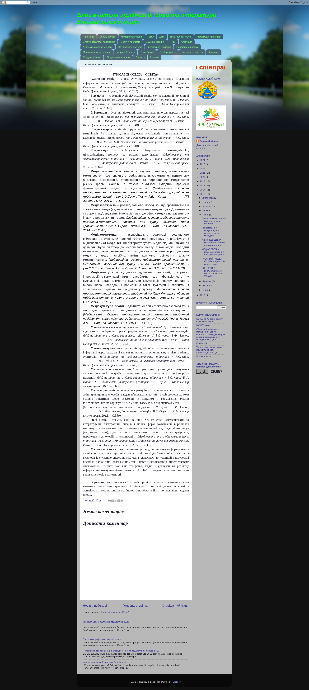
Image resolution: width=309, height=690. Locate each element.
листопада (208, 198)
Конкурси (214, 52)
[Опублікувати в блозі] (112, 500)
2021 (203, 173)
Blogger (176, 682)
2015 (203, 295)
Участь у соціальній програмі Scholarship (104, 662)
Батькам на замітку (192, 52)
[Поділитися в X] (115, 500)
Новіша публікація (95, 605)
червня (206, 210)
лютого (206, 285)
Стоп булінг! (147, 52)
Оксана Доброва (209, 141)
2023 (203, 164)
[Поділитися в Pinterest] (121, 500)
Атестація (186, 41)
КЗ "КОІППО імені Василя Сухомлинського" (209, 320)
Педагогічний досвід (187, 47)
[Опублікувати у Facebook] (118, 500)
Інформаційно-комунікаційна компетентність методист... (211, 232)
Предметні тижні (92, 57)
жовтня (206, 202)
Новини (154, 57)
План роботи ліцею (180, 36)
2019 (203, 181)
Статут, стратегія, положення (99, 41)
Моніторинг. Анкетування (96, 52)
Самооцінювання (155, 41)
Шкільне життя (203, 356)
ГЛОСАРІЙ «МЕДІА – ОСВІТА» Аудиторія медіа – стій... (213, 261)
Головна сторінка (135, 605)
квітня (205, 215)
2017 (203, 190)
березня (207, 281)
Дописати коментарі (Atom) (114, 612)
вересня (207, 206)
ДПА (161, 36)
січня (205, 290)
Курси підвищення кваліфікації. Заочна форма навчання (213, 242)
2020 (203, 177)
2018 (203, 185)
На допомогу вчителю (130, 47)
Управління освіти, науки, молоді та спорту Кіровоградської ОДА (209, 350)
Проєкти (140, 57)
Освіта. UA (201, 343)
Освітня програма (130, 41)
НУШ (172, 41)
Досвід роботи (107, 36)
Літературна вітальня (118, 57)
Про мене (89, 36)
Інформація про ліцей (208, 36)
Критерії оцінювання (132, 36)
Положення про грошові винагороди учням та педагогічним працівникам (121, 651)
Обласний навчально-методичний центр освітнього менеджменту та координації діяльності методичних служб (210, 334)
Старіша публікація (175, 605)
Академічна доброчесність (97, 47)
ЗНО (151, 36)
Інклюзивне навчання (159, 47)
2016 (203, 194)
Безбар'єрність (167, 52)
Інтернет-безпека (125, 52)
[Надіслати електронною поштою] (109, 500)
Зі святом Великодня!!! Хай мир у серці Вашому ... (214, 221)
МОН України (203, 325)
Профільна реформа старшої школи (106, 621)
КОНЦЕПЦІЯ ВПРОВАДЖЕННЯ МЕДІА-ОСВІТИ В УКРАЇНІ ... (212, 272)
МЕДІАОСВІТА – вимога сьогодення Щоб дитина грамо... (214, 252)
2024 (203, 160)
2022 (203, 168)
